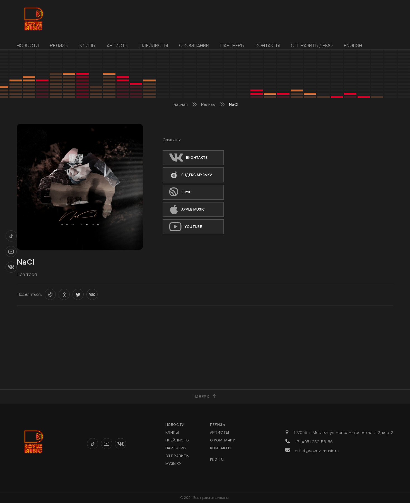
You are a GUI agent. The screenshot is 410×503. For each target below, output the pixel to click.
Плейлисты (153, 45)
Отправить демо (312, 45)
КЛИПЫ (87, 45)
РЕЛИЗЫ (59, 45)
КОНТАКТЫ (268, 45)
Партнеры (232, 45)
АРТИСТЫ (117, 45)
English (353, 45)
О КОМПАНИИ (194, 45)
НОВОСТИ (28, 45)
